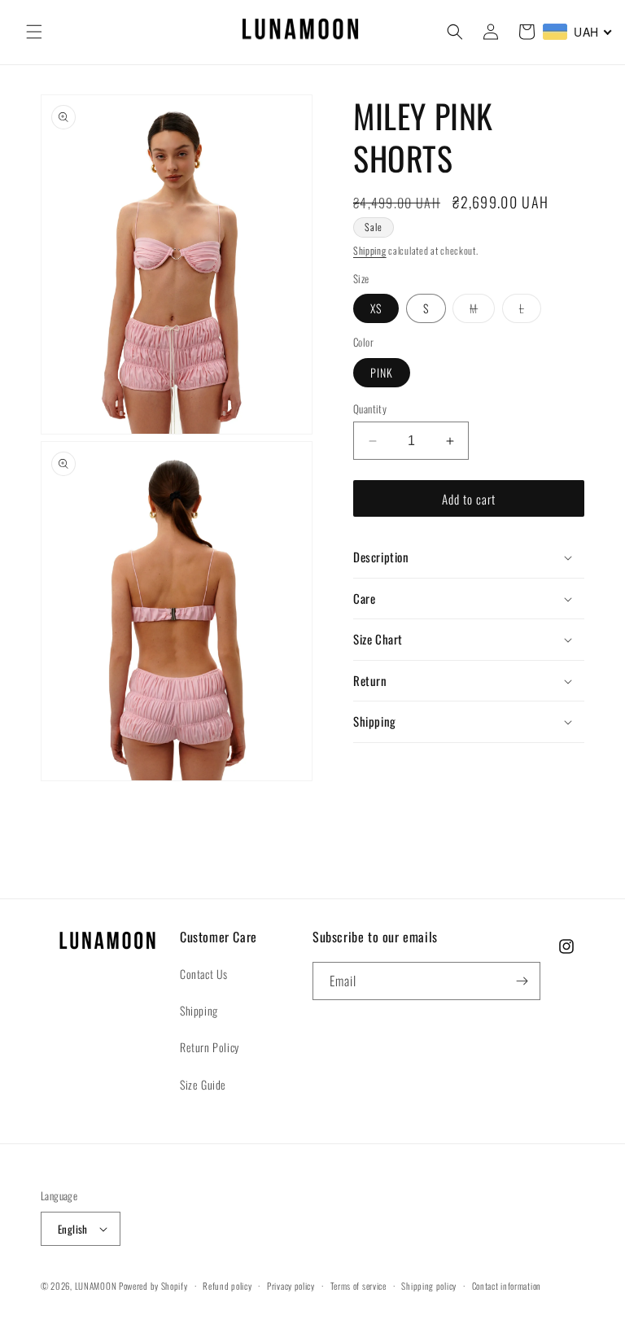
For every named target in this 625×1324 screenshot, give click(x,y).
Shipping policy (429, 1285)
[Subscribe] (522, 981)
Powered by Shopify (153, 1285)
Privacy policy (291, 1285)
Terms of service (358, 1285)
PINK (381, 372)
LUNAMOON (96, 1285)
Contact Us (204, 973)
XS (376, 308)
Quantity (370, 409)
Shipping (370, 250)
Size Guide (203, 1084)
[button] (34, 32)
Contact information (506, 1285)
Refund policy (227, 1285)
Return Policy (209, 1046)
